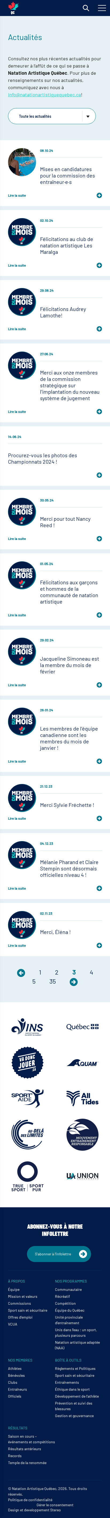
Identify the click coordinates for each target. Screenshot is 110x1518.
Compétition (65, 1303)
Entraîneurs (17, 1389)
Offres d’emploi (20, 1317)
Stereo (55, 1510)
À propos (16, 1281)
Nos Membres (20, 1360)
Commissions (19, 1303)
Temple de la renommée (27, 1462)
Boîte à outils (68, 1360)
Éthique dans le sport (72, 1389)
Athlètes (15, 1368)
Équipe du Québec (69, 1310)
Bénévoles (16, 1375)
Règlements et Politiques (75, 1368)
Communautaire (68, 1289)
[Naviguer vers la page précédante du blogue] (21, 972)
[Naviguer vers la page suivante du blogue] (74, 981)
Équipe (13, 1289)
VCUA (12, 1324)
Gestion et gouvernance (74, 1415)
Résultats (17, 1428)
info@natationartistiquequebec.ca (44, 94)
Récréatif (62, 1296)
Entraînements (67, 1382)
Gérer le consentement (55, 1505)
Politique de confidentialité (30, 1499)
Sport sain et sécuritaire (27, 1310)
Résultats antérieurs (24, 1448)
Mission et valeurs (22, 1296)
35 (52, 981)
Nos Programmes (71, 1281)
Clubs (12, 1382)
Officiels (14, 1396)
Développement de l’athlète (77, 1396)
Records (15, 1455)
